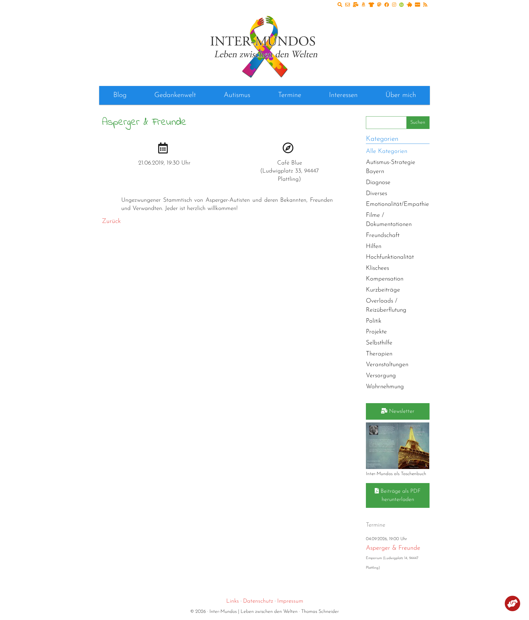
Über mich (400, 95)
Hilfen (373, 246)
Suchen (417, 122)
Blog (119, 95)
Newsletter (400, 411)
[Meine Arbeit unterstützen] (512, 604)
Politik (373, 321)
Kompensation (384, 279)
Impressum (290, 601)
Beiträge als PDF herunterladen (400, 495)
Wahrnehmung (385, 387)
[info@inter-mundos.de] (347, 5)
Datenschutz (258, 601)
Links (232, 601)
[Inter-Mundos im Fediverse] (379, 5)
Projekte (376, 332)
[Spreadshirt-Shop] (371, 5)
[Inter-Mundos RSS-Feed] (425, 5)
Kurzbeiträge (383, 290)
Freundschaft (383, 235)
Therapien (379, 354)
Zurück (111, 221)
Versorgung (381, 376)
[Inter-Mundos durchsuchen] (340, 5)
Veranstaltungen (387, 365)
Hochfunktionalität (390, 257)
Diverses (376, 193)
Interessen (343, 95)
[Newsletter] (355, 5)
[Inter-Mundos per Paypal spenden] (417, 5)
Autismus (237, 95)
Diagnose (378, 182)
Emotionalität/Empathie (397, 204)
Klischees (377, 268)
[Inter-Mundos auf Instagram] (394, 5)
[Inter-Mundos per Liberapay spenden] (409, 5)
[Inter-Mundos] (264, 45)
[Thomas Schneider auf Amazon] (363, 5)
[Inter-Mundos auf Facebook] (387, 5)
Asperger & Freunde (393, 548)
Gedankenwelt (175, 95)
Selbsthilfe (379, 343)
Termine (289, 95)
